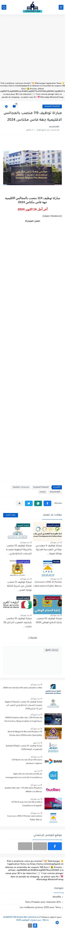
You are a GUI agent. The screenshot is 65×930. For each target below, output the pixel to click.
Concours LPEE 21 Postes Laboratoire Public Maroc (24, 818)
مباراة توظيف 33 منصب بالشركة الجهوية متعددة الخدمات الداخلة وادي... (19, 550)
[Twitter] (25, 846)
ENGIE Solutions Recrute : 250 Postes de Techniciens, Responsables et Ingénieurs (23, 719)
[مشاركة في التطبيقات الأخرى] (19, 503)
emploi (43, 492)
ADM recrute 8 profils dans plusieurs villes (22, 688)
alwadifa (57, 896)
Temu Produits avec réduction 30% (43, 902)
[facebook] (55, 846)
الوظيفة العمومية (52, 106)
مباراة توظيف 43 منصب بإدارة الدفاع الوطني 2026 (49, 621)
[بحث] (4, 7)
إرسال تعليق (51, 650)
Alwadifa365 (55, 492)
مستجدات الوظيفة (21, 487)
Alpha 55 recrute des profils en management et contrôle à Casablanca (24, 776)
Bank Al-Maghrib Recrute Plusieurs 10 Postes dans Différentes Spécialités (25, 733)
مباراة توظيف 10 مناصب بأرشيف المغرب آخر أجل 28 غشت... (17, 623)
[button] (47, 503)
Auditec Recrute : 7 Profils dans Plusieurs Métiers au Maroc (23, 790)
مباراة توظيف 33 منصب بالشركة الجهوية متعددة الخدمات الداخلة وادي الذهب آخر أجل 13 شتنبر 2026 (23, 705)
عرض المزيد (11, 515)
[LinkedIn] (40, 846)
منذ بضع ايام (54, 542)
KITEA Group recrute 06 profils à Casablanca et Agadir (27, 804)
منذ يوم (37, 771)
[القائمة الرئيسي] (61, 7)
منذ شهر (36, 743)
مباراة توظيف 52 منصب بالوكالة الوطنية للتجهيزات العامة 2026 (24, 748)
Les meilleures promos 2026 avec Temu (40, 907)
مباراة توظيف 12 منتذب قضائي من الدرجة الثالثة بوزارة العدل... (19, 586)
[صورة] (53, 689)
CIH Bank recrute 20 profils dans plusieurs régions (27, 762)
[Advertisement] (32, 50)
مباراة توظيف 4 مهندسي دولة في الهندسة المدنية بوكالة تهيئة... (48, 550)
